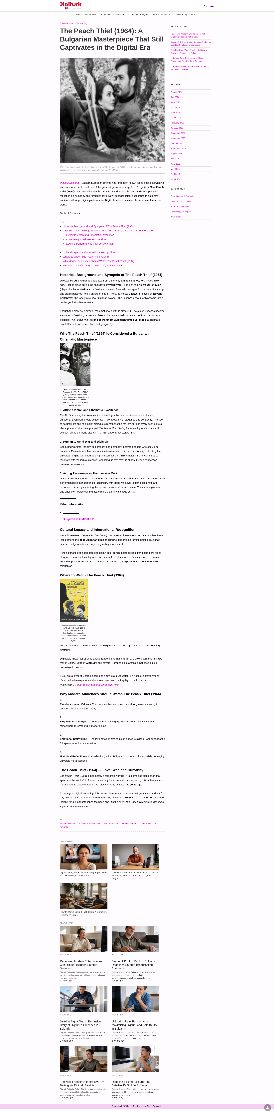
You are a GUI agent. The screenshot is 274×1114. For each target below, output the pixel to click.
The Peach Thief (111, 823)
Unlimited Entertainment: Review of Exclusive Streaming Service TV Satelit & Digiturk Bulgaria (135, 875)
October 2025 (177, 143)
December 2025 (178, 133)
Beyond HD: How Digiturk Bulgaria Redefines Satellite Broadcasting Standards (133, 965)
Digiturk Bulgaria (69, 182)
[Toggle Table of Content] (62, 221)
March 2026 (176, 118)
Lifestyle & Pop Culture (184, 15)
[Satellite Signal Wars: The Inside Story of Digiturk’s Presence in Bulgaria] (83, 999)
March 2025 (176, 179)
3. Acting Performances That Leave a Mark (90, 243)
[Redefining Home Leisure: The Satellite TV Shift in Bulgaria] (135, 1059)
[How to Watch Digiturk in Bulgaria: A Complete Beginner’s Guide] (83, 896)
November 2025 (178, 138)
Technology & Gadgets (137, 15)
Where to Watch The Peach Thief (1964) (86, 256)
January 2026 (177, 128)
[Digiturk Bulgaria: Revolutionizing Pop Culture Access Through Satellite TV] (83, 857)
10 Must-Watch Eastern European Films (96, 684)
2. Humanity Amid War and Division (86, 239)
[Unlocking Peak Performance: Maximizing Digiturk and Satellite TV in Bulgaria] (135, 999)
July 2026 (175, 97)
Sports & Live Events (160, 15)
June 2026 (175, 102)
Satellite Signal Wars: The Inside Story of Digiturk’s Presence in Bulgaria (80, 1025)
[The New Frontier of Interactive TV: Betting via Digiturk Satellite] (83, 1059)
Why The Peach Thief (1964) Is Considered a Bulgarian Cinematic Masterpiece (108, 230)
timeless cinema (130, 823)
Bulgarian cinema (68, 823)
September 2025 (178, 148)
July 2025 (175, 159)
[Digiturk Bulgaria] (71, 5)
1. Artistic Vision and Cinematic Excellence (90, 235)
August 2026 (176, 92)
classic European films (89, 823)
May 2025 (175, 169)
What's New (65, 955)
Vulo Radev (146, 823)
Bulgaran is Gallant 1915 (79, 519)
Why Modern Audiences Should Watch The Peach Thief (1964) (98, 261)
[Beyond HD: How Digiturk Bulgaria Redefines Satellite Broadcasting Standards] (135, 939)
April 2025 (175, 174)
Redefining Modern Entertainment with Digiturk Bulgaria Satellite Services (81, 965)
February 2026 (177, 123)
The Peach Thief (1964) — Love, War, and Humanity (92, 265)
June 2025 (175, 164)
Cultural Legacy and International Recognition (89, 252)
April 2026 (175, 112)
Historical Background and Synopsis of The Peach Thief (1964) (98, 226)
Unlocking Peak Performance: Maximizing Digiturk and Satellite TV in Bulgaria (134, 1025)
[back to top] (267, 1107)
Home (79, 15)
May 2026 (175, 107)
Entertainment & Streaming (111, 15)
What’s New (90, 15)
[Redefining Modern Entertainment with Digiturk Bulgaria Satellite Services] (83, 939)
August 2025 (176, 153)
